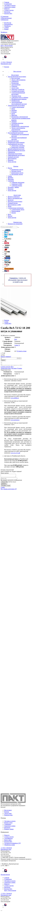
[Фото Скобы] (16, 303)
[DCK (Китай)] (6, 243)
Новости (7, 8)
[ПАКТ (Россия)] (6, 271)
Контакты (7, 12)
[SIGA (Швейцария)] (7, 260)
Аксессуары (8, 813)
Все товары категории (9, 489)
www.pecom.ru (15, 420)
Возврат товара (9, 829)
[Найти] (18, 227)
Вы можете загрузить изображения (11, 480)
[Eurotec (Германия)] (7, 245)
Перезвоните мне (6, 63)
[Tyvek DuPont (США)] (6, 267)
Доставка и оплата (9, 5)
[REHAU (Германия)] (7, 256)
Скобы (3, 487)
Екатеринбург (8, 24)
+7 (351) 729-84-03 (6, 62)
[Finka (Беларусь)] (6, 248)
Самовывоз (7, 824)
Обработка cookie (9, 845)
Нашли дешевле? (6, 356)
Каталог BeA (8, 13)
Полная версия (5, 874)
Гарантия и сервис (9, 7)
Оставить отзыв (21, 351)
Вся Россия (7, 22)
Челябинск (7, 26)
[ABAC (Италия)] (7, 230)
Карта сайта (7, 840)
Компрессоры (8, 815)
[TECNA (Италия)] (7, 263)
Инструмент (8, 810)
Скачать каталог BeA (7, 366)
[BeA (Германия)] (6, 233)
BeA (15, 339)
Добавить (3, 483)
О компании (8, 4)
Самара (6, 27)
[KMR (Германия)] (7, 252)
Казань (6, 29)
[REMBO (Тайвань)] (7, 258)
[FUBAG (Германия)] (5, 250)
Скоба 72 (17, 345)
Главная (6, 2)
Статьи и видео (9, 10)
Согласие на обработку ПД (12, 843)
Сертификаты (8, 838)
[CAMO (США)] (7, 239)
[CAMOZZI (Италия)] (5, 241)
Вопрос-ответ (8, 822)
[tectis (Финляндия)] (6, 265)
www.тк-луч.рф (15, 453)
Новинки (10, 160)
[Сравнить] (1, 362)
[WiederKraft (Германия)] (9, 269)
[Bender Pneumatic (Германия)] (5, 237)
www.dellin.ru (15, 398)
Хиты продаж (12, 161)
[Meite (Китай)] (5, 254)
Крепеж (6, 812)
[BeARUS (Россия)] (8, 235)
